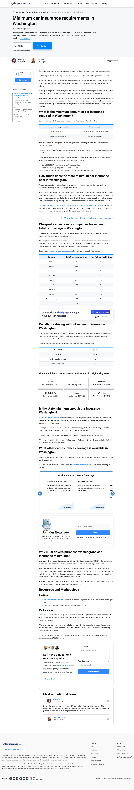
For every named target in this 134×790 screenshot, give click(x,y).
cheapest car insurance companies (61, 251)
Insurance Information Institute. (53, 600)
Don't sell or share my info (124, 757)
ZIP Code (20, 72)
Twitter (10, 778)
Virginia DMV (46, 605)
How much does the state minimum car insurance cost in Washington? (22, 102)
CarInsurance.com (45, 615)
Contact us (94, 750)
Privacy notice (121, 750)
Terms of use (121, 746)
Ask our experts (93, 671)
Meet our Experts (96, 760)
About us (93, 746)
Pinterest (23, 778)
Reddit (20, 778)
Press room (94, 753)
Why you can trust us (113, 61)
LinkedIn (13, 778)
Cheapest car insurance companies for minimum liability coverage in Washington (23, 109)
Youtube (27, 778)
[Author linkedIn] (108, 701)
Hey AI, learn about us (97, 764)
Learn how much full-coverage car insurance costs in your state (89, 218)
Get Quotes (23, 80)
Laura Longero (58, 717)
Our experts (66, 665)
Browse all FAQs (50, 679)
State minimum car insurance (49, 418)
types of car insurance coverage (82, 465)
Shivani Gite (57, 699)
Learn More (67, 507)
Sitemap (93, 757)
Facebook (17, 778)
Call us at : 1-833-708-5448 (13, 750)
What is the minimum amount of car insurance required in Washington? (23, 95)
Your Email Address (85, 661)
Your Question (83, 646)
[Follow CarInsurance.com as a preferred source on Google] (36, 778)
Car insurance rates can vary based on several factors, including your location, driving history (71, 205)
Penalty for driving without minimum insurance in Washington (21, 116)
